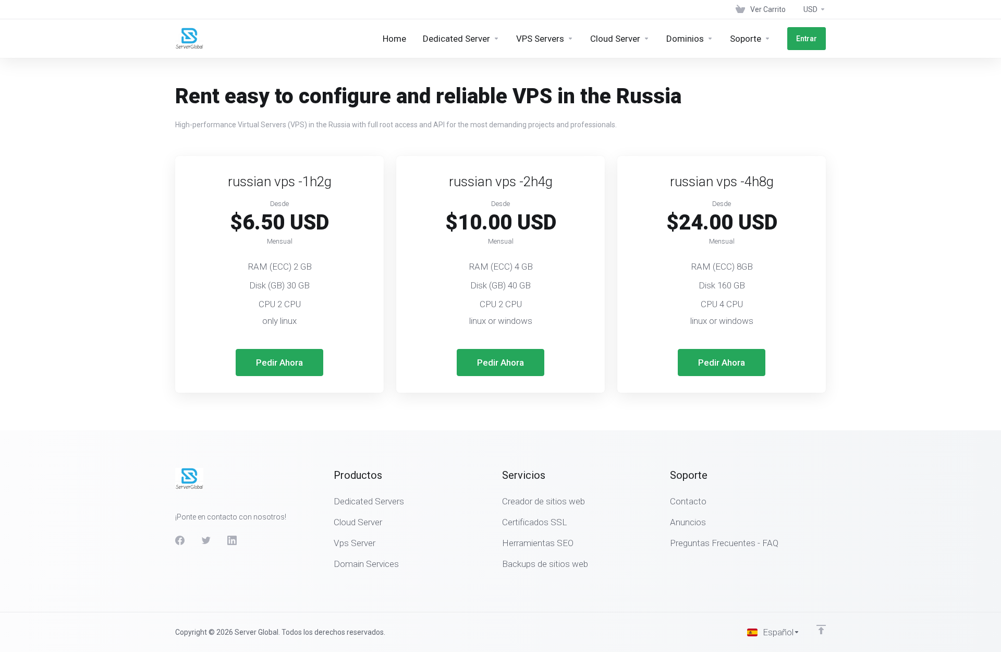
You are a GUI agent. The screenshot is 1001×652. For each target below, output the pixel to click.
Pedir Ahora (279, 362)
